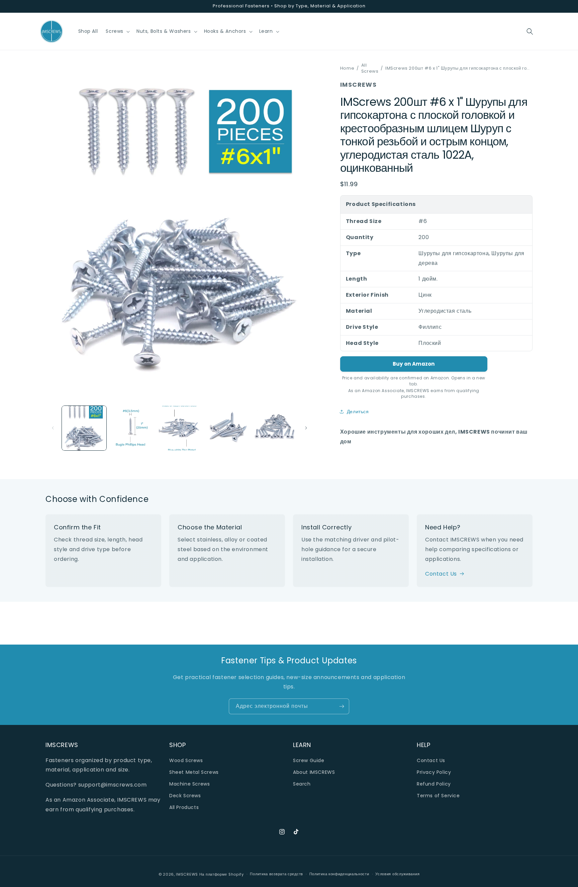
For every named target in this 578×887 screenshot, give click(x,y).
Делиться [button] (358, 411)
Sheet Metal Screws (194, 772)
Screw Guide (308, 760)
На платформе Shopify (221, 874)
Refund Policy (434, 784)
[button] (117, 31)
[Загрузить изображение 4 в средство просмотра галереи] (227, 428)
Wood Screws (186, 760)
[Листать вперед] (306, 428)
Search (302, 784)
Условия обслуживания (397, 874)
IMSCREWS (187, 874)
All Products (184, 807)
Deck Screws (185, 795)
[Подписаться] (341, 706)
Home (347, 68)
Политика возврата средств (276, 874)
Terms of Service (438, 795)
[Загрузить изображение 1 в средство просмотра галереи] (84, 428)
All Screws (370, 68)
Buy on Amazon (414, 363)
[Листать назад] (52, 428)
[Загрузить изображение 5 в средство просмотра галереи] (275, 428)
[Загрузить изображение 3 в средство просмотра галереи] (179, 428)
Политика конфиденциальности (339, 874)
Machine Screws (189, 784)
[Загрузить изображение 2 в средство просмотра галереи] (132, 428)
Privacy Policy (434, 772)
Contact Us (441, 574)
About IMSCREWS (314, 772)
